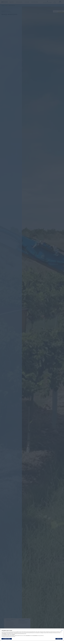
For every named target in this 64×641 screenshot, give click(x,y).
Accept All (59, 638)
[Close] (62, 630)
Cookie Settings (6, 638)
